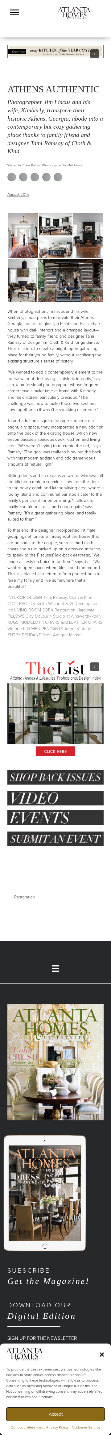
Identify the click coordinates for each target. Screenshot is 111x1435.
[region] (55, 51)
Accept (56, 1414)
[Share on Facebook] (11, 177)
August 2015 (18, 194)
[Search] (102, 39)
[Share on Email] (58, 177)
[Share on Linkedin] (35, 177)
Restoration (24, 897)
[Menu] (14, 12)
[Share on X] (23, 177)
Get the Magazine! (48, 1276)
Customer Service (86, 1427)
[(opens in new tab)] (55, 1061)
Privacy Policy (57, 1427)
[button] (102, 1354)
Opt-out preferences (26, 1427)
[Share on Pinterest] (46, 177)
